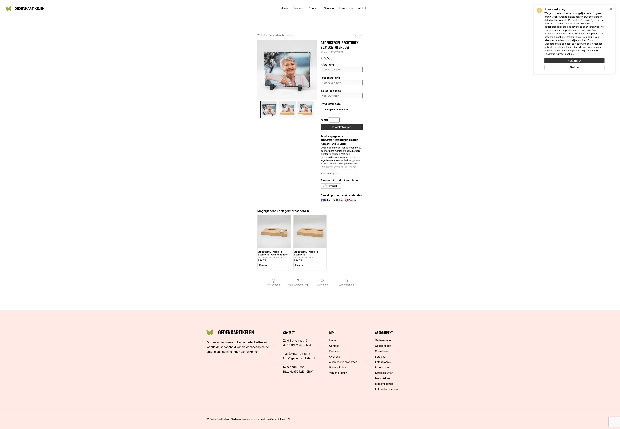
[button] (337, 109)
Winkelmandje (346, 284)
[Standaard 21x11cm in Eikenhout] (310, 231)
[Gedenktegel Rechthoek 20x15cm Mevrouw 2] (305, 109)
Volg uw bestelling (298, 284)
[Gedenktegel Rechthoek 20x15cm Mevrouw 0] (268, 109)
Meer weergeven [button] (330, 173)
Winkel (261, 35)
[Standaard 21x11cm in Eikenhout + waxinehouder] (274, 231)
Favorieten (322, 284)
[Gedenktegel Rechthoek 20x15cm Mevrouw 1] (287, 109)
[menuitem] (355, 35)
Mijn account (273, 284)
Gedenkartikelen (30, 9)
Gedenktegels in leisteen (282, 35)
